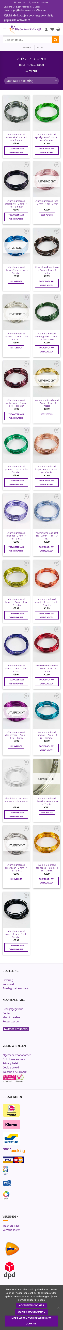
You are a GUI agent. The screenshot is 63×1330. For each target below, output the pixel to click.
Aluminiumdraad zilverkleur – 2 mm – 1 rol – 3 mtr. (16, 867)
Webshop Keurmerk (15, 1072)
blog (40, 47)
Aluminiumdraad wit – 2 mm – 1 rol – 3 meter (16, 800)
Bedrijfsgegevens (13, 1009)
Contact (7, 1013)
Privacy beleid (11, 1063)
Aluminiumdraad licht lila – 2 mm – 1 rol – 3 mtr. (47, 535)
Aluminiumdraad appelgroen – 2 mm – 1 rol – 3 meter (47, 137)
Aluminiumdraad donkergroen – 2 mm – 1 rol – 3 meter (47, 336)
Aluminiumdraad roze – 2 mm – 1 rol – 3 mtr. (46, 202)
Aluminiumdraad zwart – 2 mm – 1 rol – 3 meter (16, 934)
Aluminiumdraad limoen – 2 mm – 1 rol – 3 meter (16, 602)
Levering (8, 980)
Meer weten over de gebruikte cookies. (31, 1321)
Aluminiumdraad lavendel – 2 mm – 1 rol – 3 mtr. (16, 535)
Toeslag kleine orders (15, 988)
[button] (5, 29)
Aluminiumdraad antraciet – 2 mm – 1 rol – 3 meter (16, 137)
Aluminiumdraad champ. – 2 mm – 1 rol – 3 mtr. (16, 336)
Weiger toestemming (31, 1311)
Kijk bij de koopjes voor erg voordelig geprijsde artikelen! (28, 17)
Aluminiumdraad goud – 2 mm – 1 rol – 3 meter (47, 403)
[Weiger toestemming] (58, 1308)
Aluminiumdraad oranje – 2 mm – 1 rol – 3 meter (47, 602)
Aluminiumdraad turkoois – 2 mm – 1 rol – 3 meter (47, 735)
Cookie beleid (11, 1067)
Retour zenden (11, 1021)
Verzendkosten (11, 1229)
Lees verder (46, 215)
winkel (26, 47)
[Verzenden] (55, 39)
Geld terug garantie (14, 1059)
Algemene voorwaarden (17, 1055)
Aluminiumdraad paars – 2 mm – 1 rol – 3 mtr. (16, 668)
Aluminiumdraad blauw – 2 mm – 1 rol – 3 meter (16, 270)
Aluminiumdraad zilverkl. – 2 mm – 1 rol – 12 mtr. (47, 801)
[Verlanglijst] (52, 29)
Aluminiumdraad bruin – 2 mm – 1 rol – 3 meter (47, 270)
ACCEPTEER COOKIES (31, 1305)
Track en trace (11, 1225)
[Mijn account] (46, 29)
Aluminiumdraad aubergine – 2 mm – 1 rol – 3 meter (16, 203)
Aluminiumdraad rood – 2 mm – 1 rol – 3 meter (46, 668)
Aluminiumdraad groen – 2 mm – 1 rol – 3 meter (16, 469)
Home (22, 64)
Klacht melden (11, 1017)
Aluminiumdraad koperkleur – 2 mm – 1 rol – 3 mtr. (46, 469)
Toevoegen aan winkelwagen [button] (16, 150)
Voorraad (8, 984)
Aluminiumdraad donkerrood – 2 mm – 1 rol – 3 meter (16, 403)
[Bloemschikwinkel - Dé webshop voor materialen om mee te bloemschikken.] (25, 29)
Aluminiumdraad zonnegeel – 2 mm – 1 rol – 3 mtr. (47, 867)
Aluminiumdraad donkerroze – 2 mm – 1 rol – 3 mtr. (16, 735)
